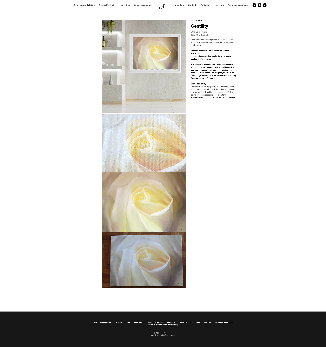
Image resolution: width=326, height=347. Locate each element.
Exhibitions (206, 5)
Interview (219, 5)
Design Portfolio (107, 5)
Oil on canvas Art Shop (84, 5)
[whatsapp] (259, 5)
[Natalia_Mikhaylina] (254, 5)
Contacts (192, 5)
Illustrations (124, 5)
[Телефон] (265, 5)
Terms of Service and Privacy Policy (163, 325)
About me (179, 5)
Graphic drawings (142, 5)
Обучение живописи (238, 5)
